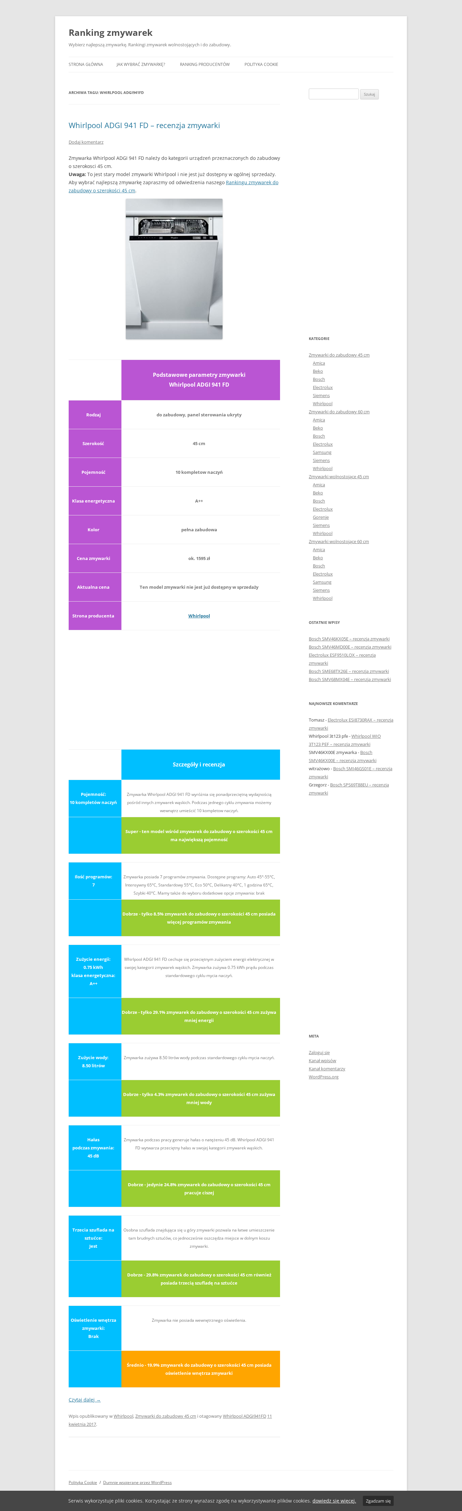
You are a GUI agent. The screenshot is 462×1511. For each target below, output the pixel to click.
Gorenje (321, 517)
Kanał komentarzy (327, 1069)
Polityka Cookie (261, 64)
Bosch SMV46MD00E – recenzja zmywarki (350, 647)
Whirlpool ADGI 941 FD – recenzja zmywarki (144, 125)
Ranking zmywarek (111, 32)
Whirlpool (199, 616)
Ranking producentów (205, 64)
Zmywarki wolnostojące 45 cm (339, 476)
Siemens (321, 395)
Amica (319, 363)
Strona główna (86, 64)
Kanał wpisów (322, 1060)
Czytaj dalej (85, 1399)
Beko (318, 371)
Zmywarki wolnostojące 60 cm (339, 541)
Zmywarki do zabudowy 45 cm (165, 1416)
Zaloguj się (319, 1052)
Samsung (322, 452)
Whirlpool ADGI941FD (244, 1416)
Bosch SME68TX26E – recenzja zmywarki (349, 671)
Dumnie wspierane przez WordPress (137, 1482)
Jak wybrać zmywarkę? (141, 64)
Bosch (319, 379)
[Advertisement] (174, 685)
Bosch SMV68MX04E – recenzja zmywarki (350, 679)
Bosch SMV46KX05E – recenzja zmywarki (349, 639)
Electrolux (323, 387)
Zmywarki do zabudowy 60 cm (339, 412)
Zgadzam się (378, 1501)
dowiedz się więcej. (334, 1500)
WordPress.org (324, 1077)
